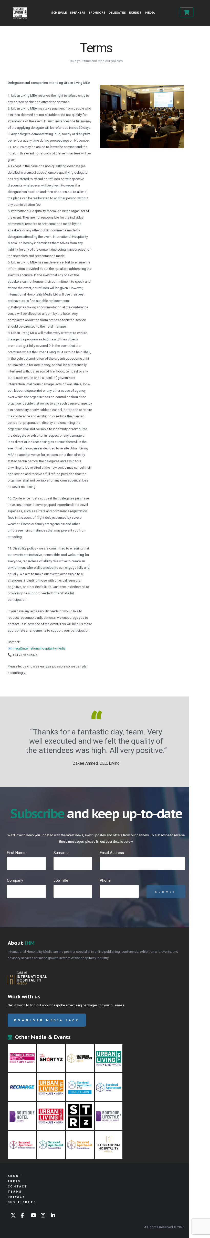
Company (15, 880)
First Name (16, 852)
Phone (105, 880)
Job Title (61, 880)
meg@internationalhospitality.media (39, 648)
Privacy (16, 1196)
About (15, 1176)
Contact (17, 1186)
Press (14, 1181)
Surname (61, 852)
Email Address (112, 852)
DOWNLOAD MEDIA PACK (46, 1020)
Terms (15, 1191)
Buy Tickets (186, 12)
